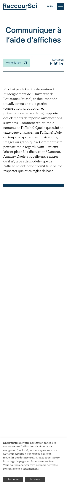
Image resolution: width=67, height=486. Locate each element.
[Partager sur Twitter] (55, 64)
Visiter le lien (13, 62)
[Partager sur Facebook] (50, 64)
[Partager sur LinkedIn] (61, 64)
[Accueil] (20, 6)
